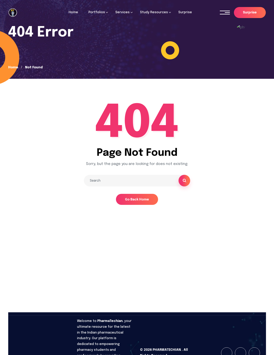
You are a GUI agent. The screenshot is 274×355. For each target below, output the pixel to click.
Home (13, 67)
